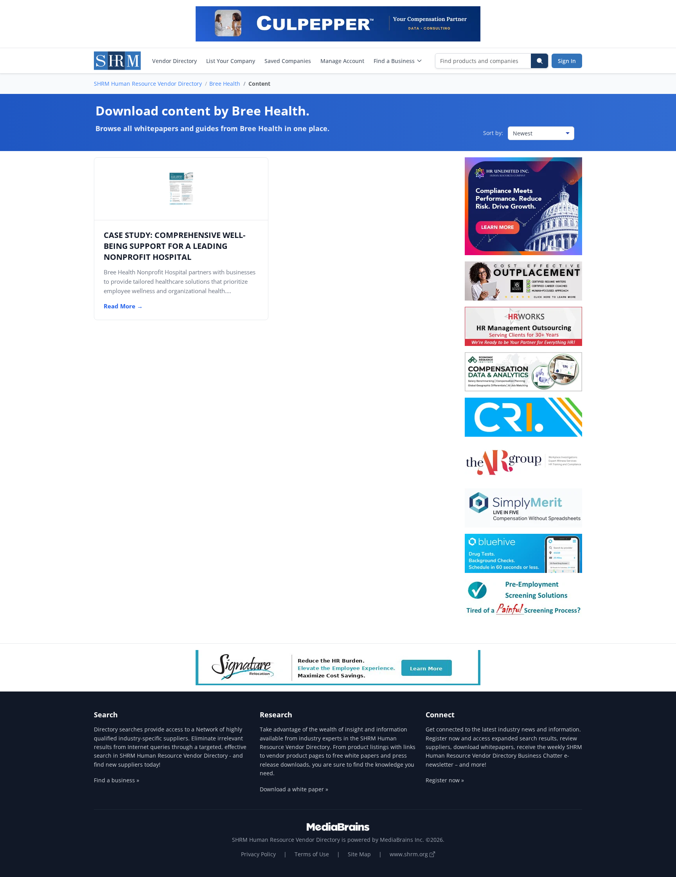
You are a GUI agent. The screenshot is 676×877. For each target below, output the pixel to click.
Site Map (359, 854)
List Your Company (230, 61)
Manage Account (342, 61)
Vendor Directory (174, 61)
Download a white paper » (294, 789)
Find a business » (116, 780)
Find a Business (394, 61)
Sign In (567, 61)
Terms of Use (312, 854)
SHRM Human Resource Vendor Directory (148, 83)
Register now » (445, 780)
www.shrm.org (410, 854)
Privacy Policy (258, 854)
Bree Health (224, 83)
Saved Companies (287, 61)
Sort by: (493, 133)
